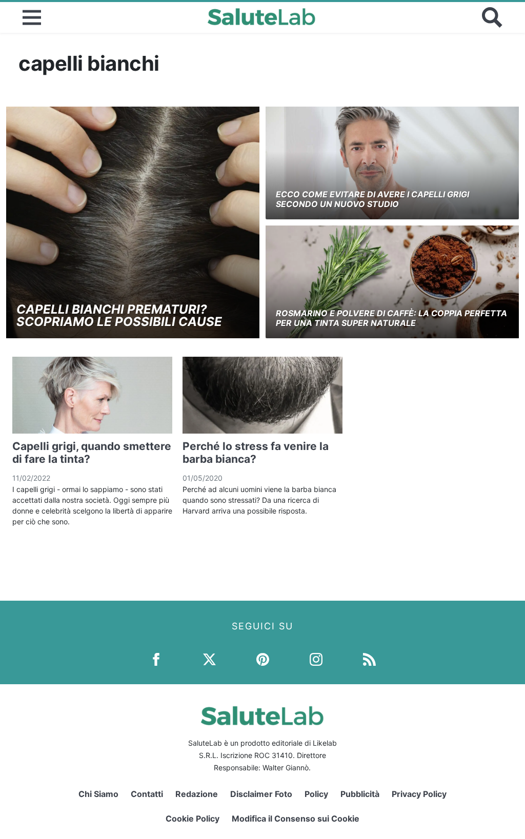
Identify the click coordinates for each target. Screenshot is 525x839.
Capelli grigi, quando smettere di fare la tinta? (91, 452)
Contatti (147, 794)
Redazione (196, 794)
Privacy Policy (419, 794)
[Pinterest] (262, 658)
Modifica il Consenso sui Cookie (295, 818)
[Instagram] (316, 658)
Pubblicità (359, 794)
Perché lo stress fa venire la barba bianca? (256, 452)
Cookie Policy (192, 818)
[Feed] (369, 658)
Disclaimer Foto (261, 794)
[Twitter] (209, 658)
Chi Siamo (98, 794)
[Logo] (261, 17)
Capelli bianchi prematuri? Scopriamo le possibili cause (119, 315)
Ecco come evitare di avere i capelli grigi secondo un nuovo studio (372, 199)
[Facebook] (156, 658)
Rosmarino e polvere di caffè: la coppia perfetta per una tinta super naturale (391, 318)
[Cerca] (492, 17)
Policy (316, 794)
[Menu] (32, 17)
